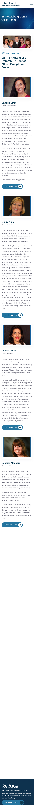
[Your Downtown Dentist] (10, 4)
